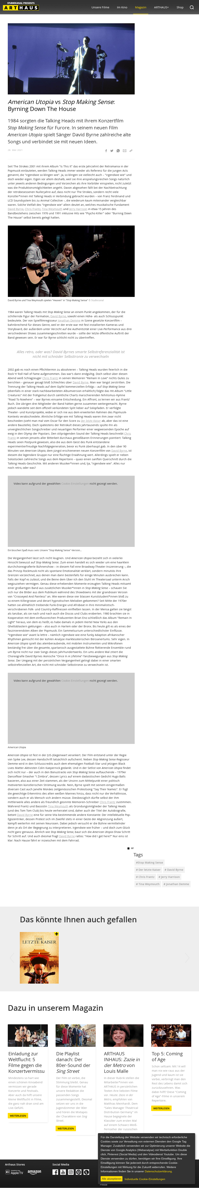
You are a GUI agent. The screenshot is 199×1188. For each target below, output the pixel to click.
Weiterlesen (18, 1115)
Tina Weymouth (52, 209)
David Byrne (16, 209)
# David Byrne (174, 870)
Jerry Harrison (78, 209)
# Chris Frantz (145, 877)
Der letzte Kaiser (91, 421)
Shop (180, 7)
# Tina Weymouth (148, 884)
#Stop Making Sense (149, 862)
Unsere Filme (100, 7)
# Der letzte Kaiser (148, 870)
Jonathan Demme (69, 320)
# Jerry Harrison (169, 877)
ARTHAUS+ (161, 7)
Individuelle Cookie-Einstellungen (145, 1179)
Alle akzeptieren (111, 1178)
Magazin (140, 7)
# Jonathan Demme (176, 884)
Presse (103, 1184)
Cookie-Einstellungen (75, 483)
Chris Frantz (33, 209)
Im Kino (122, 7)
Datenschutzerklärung (158, 1171)
